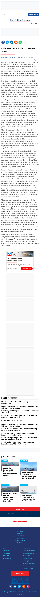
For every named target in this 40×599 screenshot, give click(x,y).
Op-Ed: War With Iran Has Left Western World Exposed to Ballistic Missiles (17, 434)
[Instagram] (28, 586)
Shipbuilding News (29, 550)
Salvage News (27, 558)
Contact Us (20, 538)
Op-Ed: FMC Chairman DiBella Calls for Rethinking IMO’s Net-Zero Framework (19, 416)
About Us (20, 532)
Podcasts (6, 553)
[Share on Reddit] (16, 42)
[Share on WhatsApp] (20, 42)
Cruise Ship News (28, 553)
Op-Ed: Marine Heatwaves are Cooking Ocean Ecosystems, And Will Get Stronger (17, 443)
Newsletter (21, 514)
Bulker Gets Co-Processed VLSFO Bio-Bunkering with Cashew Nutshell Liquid (29, 476)
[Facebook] (10, 586)
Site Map (20, 542)
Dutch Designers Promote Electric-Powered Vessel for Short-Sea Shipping (29, 498)
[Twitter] (19, 586)
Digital (14, 514)
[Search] (5, 14)
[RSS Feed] (23, 586)
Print (9, 514)
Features (6, 550)
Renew (28, 514)
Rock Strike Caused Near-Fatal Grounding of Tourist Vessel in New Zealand (10, 497)
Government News (29, 563)
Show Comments (20, 521)
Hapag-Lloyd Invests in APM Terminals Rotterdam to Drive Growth (10, 472)
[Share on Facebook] (3, 42)
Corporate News (28, 568)
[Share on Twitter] (7, 42)
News (5, 548)
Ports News (26, 556)
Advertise (20, 534)
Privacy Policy (20, 540)
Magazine (6, 556)
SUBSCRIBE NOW (33, 14)
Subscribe (20, 573)
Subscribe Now (27, 268)
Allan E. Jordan (28, 58)
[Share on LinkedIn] (11, 42)
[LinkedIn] (14, 586)
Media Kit (34, 24)
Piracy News (26, 548)
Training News (27, 561)
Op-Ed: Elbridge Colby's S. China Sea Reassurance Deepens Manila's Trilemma (19, 438)
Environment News (29, 566)
